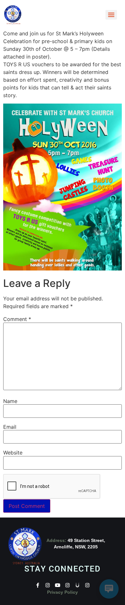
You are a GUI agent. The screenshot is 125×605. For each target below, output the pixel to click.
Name (10, 401)
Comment (17, 319)
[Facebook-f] (37, 585)
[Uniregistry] (77, 585)
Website (12, 452)
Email (9, 426)
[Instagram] (47, 585)
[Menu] (111, 15)
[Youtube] (57, 585)
